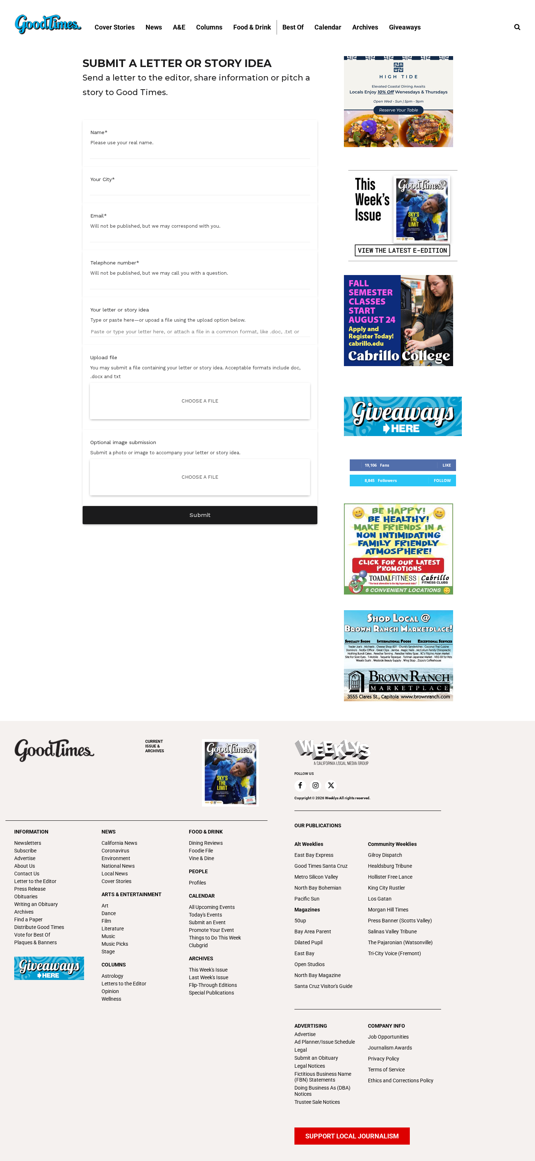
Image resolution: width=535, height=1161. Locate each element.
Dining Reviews (206, 843)
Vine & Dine (201, 858)
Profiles (197, 883)
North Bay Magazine (317, 975)
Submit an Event (207, 922)
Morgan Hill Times (388, 910)
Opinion (110, 991)
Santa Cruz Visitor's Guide (323, 986)
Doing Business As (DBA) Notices (322, 1091)
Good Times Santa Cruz (321, 866)
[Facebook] (300, 786)
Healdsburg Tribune (390, 866)
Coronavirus (115, 851)
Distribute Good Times (39, 927)
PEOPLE (198, 871)
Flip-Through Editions (213, 985)
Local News (115, 873)
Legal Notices (309, 1066)
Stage (108, 951)
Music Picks (115, 944)
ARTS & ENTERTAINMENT (132, 894)
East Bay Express (313, 855)
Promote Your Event (211, 930)
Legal (300, 1050)
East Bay (304, 953)
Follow (442, 480)
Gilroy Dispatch (385, 855)
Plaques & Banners (35, 942)
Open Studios (309, 964)
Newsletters (27, 843)
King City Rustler (386, 888)
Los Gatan (380, 899)
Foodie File (201, 851)
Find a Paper (28, 919)
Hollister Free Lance (390, 877)
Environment (116, 858)
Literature (113, 928)
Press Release (29, 889)
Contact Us (26, 873)
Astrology (112, 976)
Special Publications (211, 993)
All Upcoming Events (212, 907)
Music (108, 936)
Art (105, 906)
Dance (109, 913)
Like (447, 465)
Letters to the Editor (124, 984)
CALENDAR (202, 896)
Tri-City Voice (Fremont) (394, 953)
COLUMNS (114, 965)
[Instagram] (315, 786)
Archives (23, 912)
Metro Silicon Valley (316, 877)
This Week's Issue (208, 970)
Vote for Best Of (32, 935)
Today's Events (205, 915)
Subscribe (25, 851)
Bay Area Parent (312, 931)
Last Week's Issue (208, 977)
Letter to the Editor (35, 881)
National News (118, 866)
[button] (517, 27)
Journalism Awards (390, 1048)
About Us (24, 866)
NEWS (109, 832)
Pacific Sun (307, 899)
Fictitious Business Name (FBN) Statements (322, 1077)
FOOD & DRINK (206, 832)
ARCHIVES (154, 746)
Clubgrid (198, 945)
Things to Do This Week (215, 938)
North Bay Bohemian (317, 888)
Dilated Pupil (308, 942)
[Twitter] (331, 786)
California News (119, 843)
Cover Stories (116, 881)
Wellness (111, 999)
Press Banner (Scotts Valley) (400, 920)
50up (300, 920)
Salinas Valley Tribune (392, 931)
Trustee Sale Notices (317, 1102)
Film (106, 921)
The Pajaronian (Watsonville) (400, 942)
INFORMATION (31, 832)
